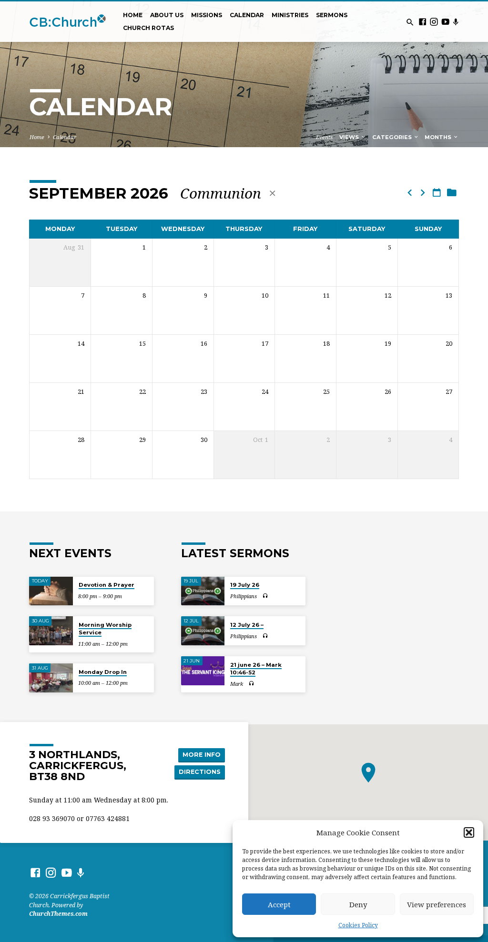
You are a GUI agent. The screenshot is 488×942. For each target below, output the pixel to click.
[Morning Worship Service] (50, 630)
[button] (469, 832)
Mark (236, 683)
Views (349, 137)
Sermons (331, 15)
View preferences (436, 904)
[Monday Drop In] (50, 677)
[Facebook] (422, 21)
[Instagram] (433, 21)
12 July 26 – (247, 624)
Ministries (290, 15)
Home (132, 15)
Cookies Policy (358, 925)
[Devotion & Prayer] (50, 591)
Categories (392, 137)
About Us (166, 15)
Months (439, 137)
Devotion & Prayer (106, 584)
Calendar (247, 15)
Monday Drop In (103, 672)
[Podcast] (455, 22)
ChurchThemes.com (58, 914)
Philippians (243, 596)
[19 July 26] (202, 591)
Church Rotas (148, 27)
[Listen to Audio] (265, 596)
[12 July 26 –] (202, 630)
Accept (279, 904)
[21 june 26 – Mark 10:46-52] (202, 670)
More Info (202, 754)
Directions (200, 771)
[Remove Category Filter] (272, 193)
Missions (206, 15)
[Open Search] (410, 22)
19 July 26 (244, 584)
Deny (358, 904)
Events (324, 136)
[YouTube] (445, 21)
